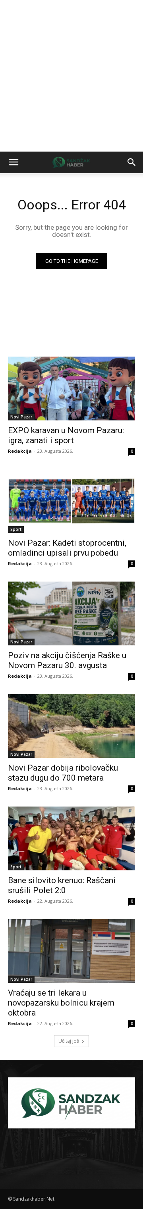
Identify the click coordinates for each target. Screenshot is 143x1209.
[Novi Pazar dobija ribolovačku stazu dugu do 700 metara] (71, 726)
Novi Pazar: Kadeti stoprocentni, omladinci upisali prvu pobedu (67, 548)
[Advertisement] (71, 76)
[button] (13, 162)
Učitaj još (68, 1040)
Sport (15, 529)
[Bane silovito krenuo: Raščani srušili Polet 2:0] (71, 838)
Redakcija (20, 451)
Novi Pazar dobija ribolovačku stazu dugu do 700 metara (63, 773)
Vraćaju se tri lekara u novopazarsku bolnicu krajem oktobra (61, 1003)
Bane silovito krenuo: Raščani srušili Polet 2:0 (62, 885)
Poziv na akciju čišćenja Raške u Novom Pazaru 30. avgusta (67, 660)
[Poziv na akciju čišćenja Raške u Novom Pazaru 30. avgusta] (71, 613)
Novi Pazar (21, 417)
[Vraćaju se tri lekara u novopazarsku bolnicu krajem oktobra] (71, 951)
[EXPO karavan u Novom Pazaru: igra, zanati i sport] (71, 388)
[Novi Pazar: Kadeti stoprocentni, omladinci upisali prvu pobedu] (71, 501)
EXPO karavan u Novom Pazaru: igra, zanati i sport (66, 435)
